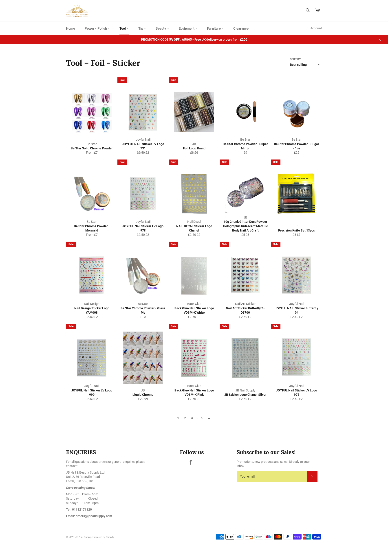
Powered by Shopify (103, 537)
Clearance (241, 28)
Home (70, 28)
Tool (123, 28)
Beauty (161, 28)
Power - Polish (96, 28)
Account (316, 28)
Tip (141, 28)
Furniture (214, 28)
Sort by (295, 59)
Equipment (187, 28)
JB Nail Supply (83, 537)
